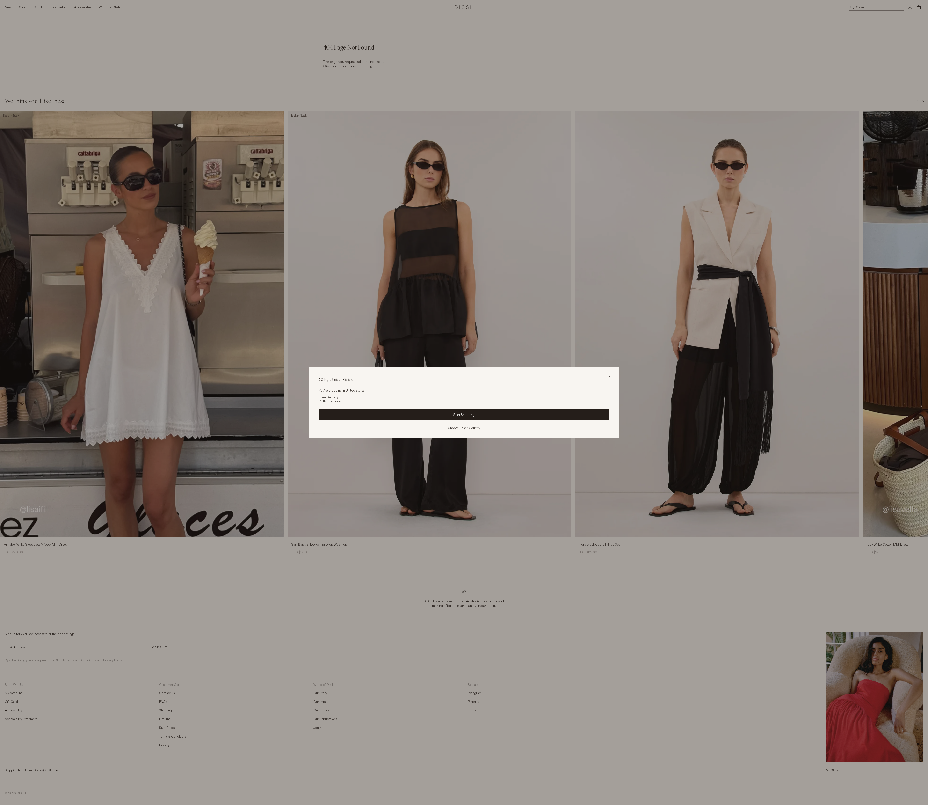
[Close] (609, 376)
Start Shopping (464, 415)
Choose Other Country (464, 428)
